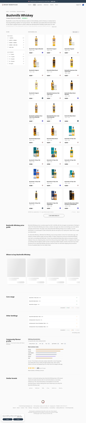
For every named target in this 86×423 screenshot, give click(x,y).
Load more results (54, 215)
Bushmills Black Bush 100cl (35, 316)
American (46, 4)
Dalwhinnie (54, 388)
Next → (78, 212)
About (18, 407)
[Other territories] (83, 5)
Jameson (31, 388)
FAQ (26, 407)
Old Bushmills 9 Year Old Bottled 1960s (37, 326)
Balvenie (60, 388)
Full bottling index (76, 332)
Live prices (24, 18)
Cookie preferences (60, 407)
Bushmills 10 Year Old (33, 297)
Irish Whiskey (13, 11)
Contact (22, 407)
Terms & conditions (44, 407)
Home (7, 11)
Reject (7, 419)
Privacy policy (36, 407)
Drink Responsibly (69, 407)
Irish (34, 4)
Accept (18, 419)
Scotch (29, 4)
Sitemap (30, 407)
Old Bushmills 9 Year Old (34, 320)
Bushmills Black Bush (33, 301)
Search (14, 407)
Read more (54, 26)
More (56, 4)
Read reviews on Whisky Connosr (36, 370)
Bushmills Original (33, 304)
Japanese (40, 4)
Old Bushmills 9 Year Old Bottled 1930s (37, 323)
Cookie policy (19, 416)
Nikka (43, 388)
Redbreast (37, 388)
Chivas (48, 388)
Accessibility (52, 407)
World (51, 4)
